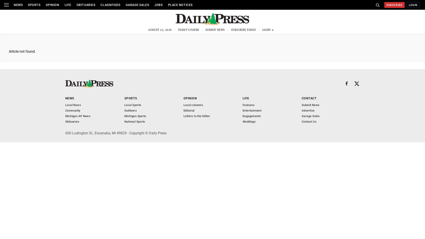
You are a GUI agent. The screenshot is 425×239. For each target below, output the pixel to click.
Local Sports (132, 105)
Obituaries (86, 5)
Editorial (189, 110)
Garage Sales (137, 5)
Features (249, 105)
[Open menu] (6, 5)
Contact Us (309, 121)
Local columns (193, 105)
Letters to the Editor (197, 116)
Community (72, 110)
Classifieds (110, 5)
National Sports (134, 121)
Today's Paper (188, 29)
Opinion (52, 5)
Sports (34, 5)
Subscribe (394, 5)
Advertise (308, 110)
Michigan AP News (78, 116)
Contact (309, 98)
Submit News (215, 29)
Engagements (252, 116)
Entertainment (252, 110)
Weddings (249, 121)
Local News (73, 105)
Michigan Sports (135, 116)
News (18, 5)
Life (68, 5)
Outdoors (130, 110)
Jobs (158, 5)
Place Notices (180, 5)
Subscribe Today (243, 29)
